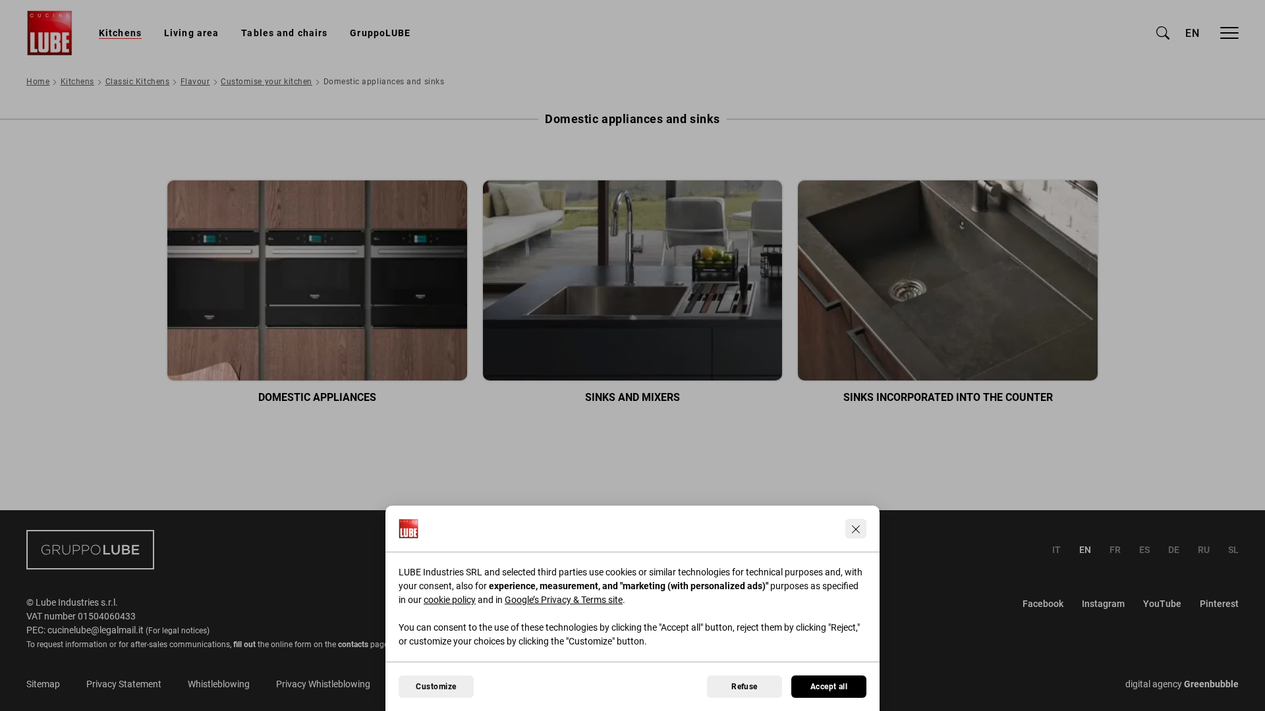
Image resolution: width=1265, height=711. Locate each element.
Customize (436, 686)
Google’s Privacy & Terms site (564, 599)
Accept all (829, 686)
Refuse (744, 686)
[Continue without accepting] (855, 529)
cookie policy (450, 599)
